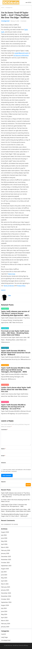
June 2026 (4, 538)
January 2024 (5, 627)
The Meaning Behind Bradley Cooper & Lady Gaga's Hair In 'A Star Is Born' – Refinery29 (14, 515)
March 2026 (4, 547)
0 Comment (23, 21)
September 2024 (6, 602)
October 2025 (5, 562)
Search (3, 482)
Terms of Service (9, 286)
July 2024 (4, 608)
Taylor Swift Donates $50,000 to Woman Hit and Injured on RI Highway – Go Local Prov (13, 407)
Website (3, 462)
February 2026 (5, 550)
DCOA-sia (10, 645)
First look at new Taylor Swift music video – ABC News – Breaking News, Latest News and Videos (15, 333)
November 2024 (6, 596)
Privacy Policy (21, 286)
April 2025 (4, 581)
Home (2, 7)
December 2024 (6, 593)
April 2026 (4, 544)
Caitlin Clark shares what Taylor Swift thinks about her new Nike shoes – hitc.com (16, 389)
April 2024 (4, 617)
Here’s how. (11, 274)
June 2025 (4, 575)
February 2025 (5, 587)
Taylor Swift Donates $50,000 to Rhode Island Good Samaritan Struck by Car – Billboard (15, 353)
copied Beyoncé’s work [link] (21, 53)
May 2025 (4, 578)
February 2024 (5, 623)
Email (3, 455)
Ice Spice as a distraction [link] (21, 55)
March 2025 (4, 584)
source (3, 290)
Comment (4, 429)
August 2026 (5, 532)
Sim (9, 295)
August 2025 (5, 569)
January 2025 (5, 590)
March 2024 (4, 620)
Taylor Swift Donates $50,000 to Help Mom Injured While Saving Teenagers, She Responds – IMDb (15, 370)
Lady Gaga (4, 637)
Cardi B (3, 634)
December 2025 (6, 556)
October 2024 (5, 599)
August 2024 (5, 605)
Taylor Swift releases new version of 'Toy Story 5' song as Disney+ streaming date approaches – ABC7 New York (15, 314)
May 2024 (4, 614)
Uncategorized (8, 7)
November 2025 (6, 559)
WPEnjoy (26, 645)
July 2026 (4, 535)
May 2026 (4, 541)
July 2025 (4, 572)
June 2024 (4, 611)
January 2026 (5, 553)
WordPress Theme (17, 645)
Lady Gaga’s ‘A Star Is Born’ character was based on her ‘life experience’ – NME (14, 505)
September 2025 (6, 566)
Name (3, 448)
